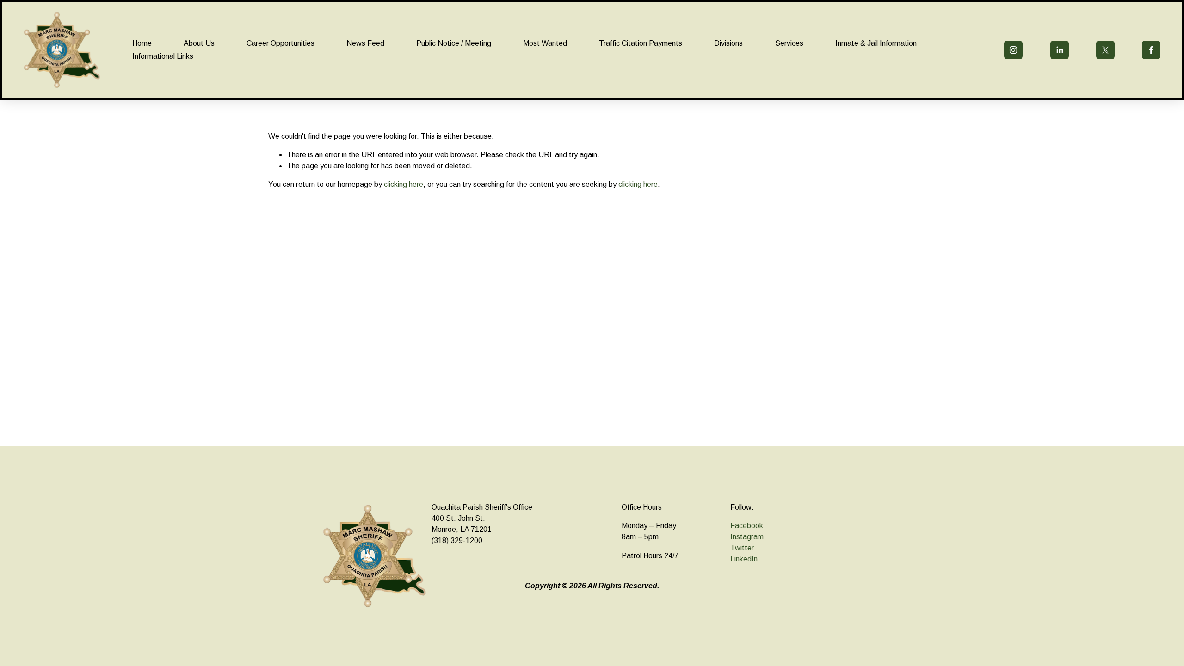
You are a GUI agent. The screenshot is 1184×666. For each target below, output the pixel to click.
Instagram (747, 537)
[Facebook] (1151, 50)
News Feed (365, 43)
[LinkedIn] (1059, 50)
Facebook (746, 526)
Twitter (742, 548)
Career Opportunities (280, 43)
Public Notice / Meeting (453, 43)
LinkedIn (744, 559)
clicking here (403, 184)
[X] (1105, 50)
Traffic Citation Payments (640, 43)
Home (142, 43)
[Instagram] (1013, 50)
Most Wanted (545, 43)
